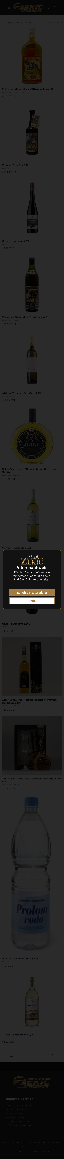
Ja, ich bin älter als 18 (32, 592)
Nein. (32, 600)
